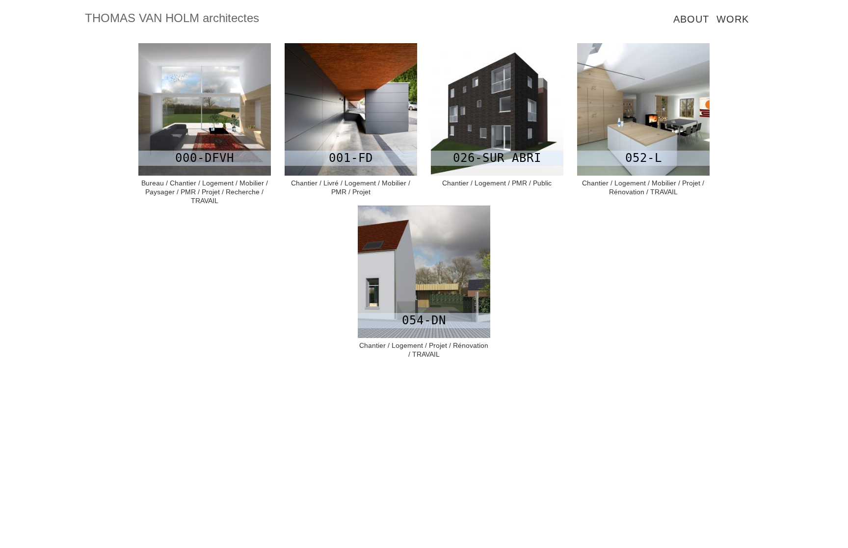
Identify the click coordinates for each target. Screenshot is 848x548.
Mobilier (251, 183)
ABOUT (691, 19)
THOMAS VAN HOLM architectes (172, 18)
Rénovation (626, 192)
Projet (211, 192)
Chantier (183, 183)
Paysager (160, 192)
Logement (218, 183)
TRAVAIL (204, 201)
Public (542, 183)
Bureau (152, 183)
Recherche (243, 192)
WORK (732, 19)
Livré (331, 183)
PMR (188, 192)
